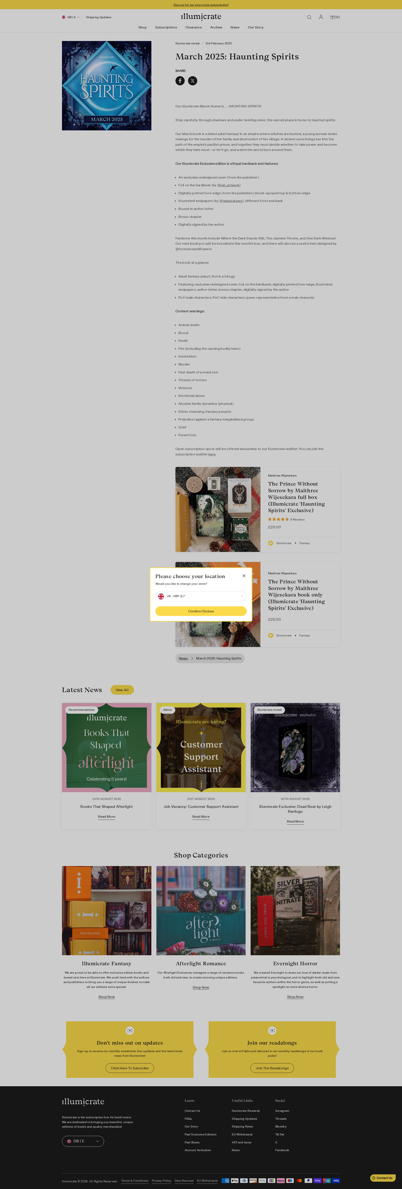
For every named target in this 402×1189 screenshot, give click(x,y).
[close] (243, 575)
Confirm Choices (201, 611)
